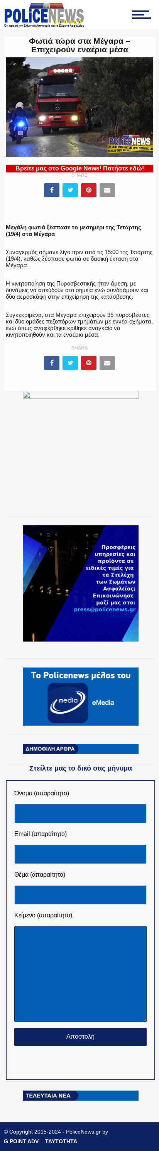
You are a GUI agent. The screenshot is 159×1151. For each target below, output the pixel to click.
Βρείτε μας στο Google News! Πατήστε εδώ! (79, 168)
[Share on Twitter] (70, 190)
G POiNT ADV (21, 1141)
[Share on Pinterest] (88, 190)
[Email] (107, 190)
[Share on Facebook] (51, 190)
